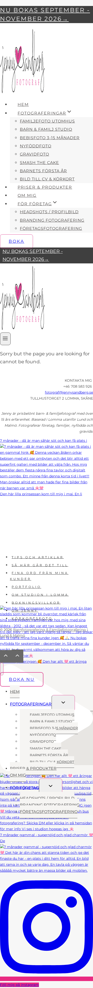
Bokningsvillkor (36, 602)
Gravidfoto (34, 154)
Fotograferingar (31, 704)
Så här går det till (40, 565)
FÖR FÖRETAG (24, 787)
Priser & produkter (45, 187)
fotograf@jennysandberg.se (69, 392)
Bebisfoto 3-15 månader (50, 137)
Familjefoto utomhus (47, 121)
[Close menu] (1, 669)
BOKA (16, 241)
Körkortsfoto (32, 618)
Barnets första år (43, 170)
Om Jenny (25, 610)
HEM (23, 104)
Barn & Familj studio (46, 129)
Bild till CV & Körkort (47, 179)
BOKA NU (21, 679)
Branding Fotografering (52, 220)
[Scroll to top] (6, 656)
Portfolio (26, 587)
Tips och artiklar (38, 557)
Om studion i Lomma (40, 594)
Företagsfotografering (51, 228)
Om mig (27, 195)
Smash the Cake (39, 162)
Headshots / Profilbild (49, 211)
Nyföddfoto (35, 146)
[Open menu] (5, 338)
